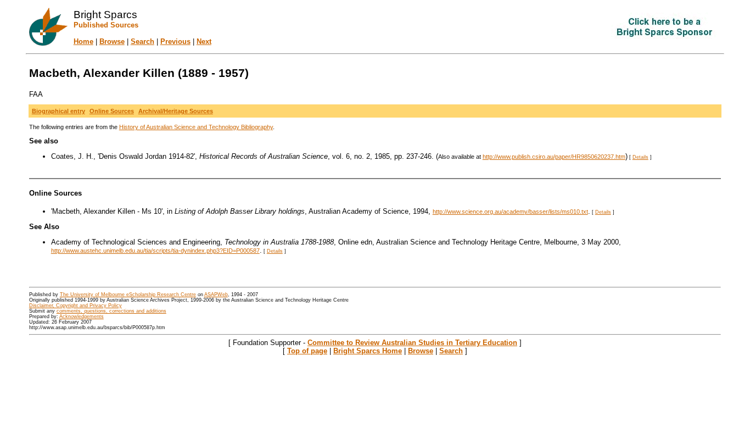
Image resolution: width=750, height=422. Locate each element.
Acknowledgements (81, 316)
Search (142, 41)
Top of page (307, 351)
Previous (175, 41)
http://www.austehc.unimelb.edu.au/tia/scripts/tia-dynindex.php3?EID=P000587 (155, 250)
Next (204, 41)
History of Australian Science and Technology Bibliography (196, 127)
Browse (112, 41)
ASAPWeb (216, 294)
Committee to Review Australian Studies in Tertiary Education (412, 342)
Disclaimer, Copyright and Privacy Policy (75, 305)
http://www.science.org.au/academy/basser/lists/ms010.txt (510, 211)
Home (83, 41)
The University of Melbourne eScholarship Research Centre (128, 294)
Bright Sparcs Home (367, 351)
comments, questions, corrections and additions (111, 311)
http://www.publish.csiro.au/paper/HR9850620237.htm (554, 156)
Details (640, 157)
